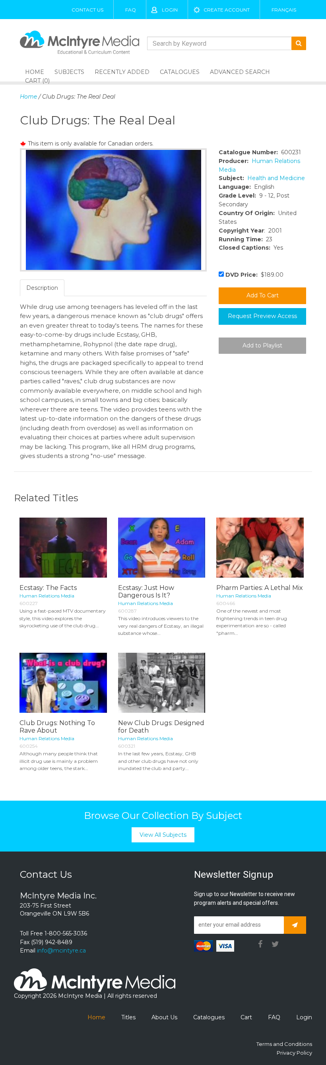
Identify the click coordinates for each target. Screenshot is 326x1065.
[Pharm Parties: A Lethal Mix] (260, 548)
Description (42, 287)
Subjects (69, 72)
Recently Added (122, 72)
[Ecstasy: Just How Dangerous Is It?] (162, 548)
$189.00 (254, 274)
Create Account (227, 10)
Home (28, 96)
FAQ (130, 10)
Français (284, 10)
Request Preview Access (262, 316)
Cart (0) (37, 80)
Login (170, 10)
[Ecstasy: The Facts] (63, 548)
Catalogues (180, 72)
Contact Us (87, 10)
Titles (128, 1017)
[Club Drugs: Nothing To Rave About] (63, 683)
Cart (246, 1017)
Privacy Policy (294, 1052)
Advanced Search (240, 72)
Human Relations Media (46, 596)
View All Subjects (163, 834)
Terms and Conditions (284, 1044)
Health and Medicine (276, 178)
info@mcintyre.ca (61, 950)
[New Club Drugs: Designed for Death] (162, 683)
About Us (164, 1017)
